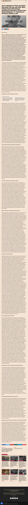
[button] (2, 503)
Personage (4, 460)
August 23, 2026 (3, 481)
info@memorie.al (22, 494)
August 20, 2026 (12, 481)
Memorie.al (9, 441)
